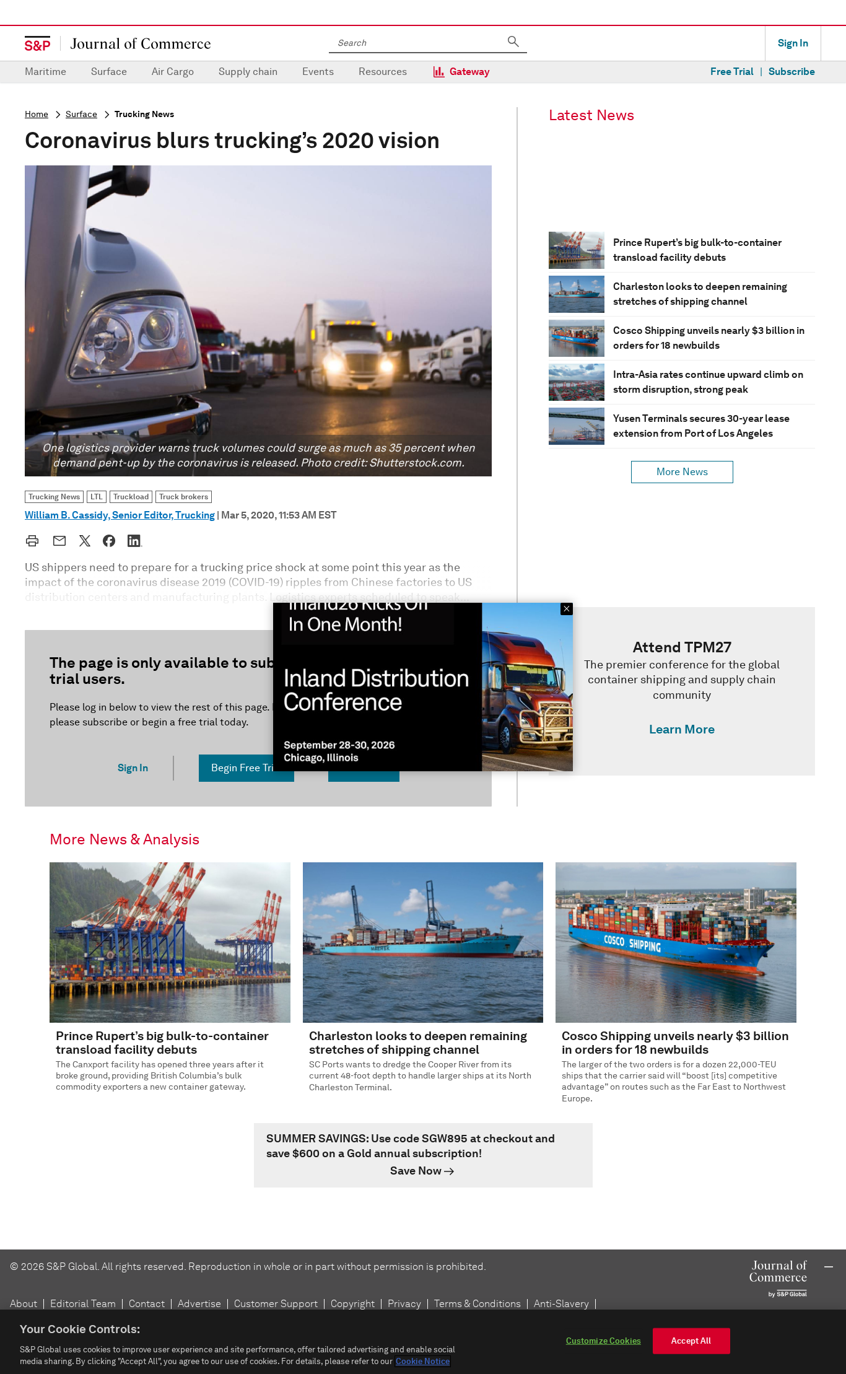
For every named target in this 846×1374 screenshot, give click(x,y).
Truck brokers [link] (183, 496)
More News (682, 472)
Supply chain (248, 71)
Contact (147, 1304)
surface (81, 114)
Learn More (682, 729)
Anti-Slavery (561, 1304)
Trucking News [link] (54, 496)
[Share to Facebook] (109, 541)
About (23, 1304)
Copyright (353, 1304)
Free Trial (732, 71)
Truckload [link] (131, 496)
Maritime (45, 71)
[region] (423, 1342)
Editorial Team (83, 1304)
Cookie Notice (423, 1361)
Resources (383, 71)
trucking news (144, 114)
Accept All (691, 1341)
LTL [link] (96, 496)
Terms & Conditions (477, 1304)
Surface (109, 71)
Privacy (404, 1304)
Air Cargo (173, 71)
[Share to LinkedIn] (135, 541)
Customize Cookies (603, 1341)
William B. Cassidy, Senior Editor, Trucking (120, 515)
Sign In (793, 43)
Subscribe (792, 71)
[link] (682, 691)
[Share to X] (84, 540)
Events (318, 71)
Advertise (199, 1304)
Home (36, 114)
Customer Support (276, 1304)
